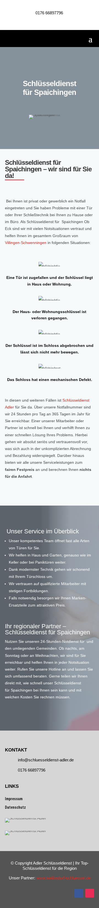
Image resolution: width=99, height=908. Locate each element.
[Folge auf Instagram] (89, 893)
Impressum (14, 799)
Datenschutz (15, 807)
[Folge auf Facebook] (78, 893)
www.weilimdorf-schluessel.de (63, 878)
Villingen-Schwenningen (25, 242)
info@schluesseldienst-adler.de (46, 760)
